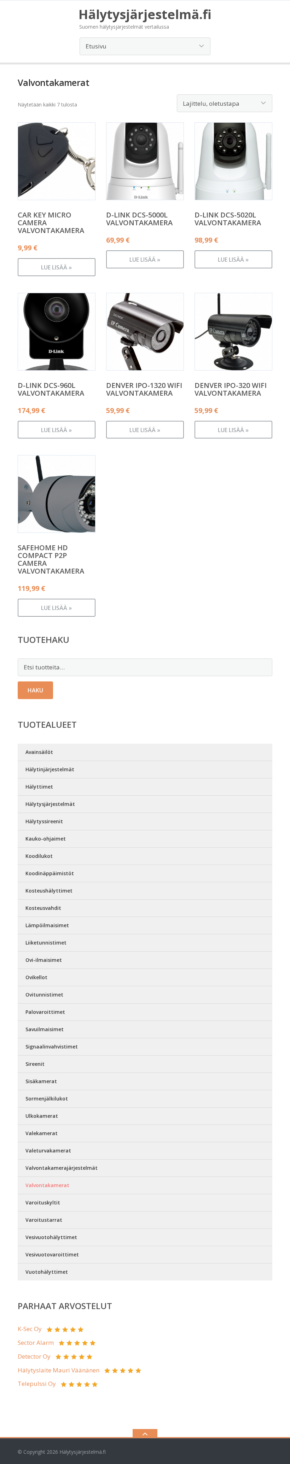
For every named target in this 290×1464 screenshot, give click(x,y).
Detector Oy (34, 1356)
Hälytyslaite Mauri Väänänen (58, 1370)
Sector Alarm (36, 1342)
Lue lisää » (56, 267)
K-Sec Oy (30, 1329)
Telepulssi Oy (37, 1383)
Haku (35, 690)
